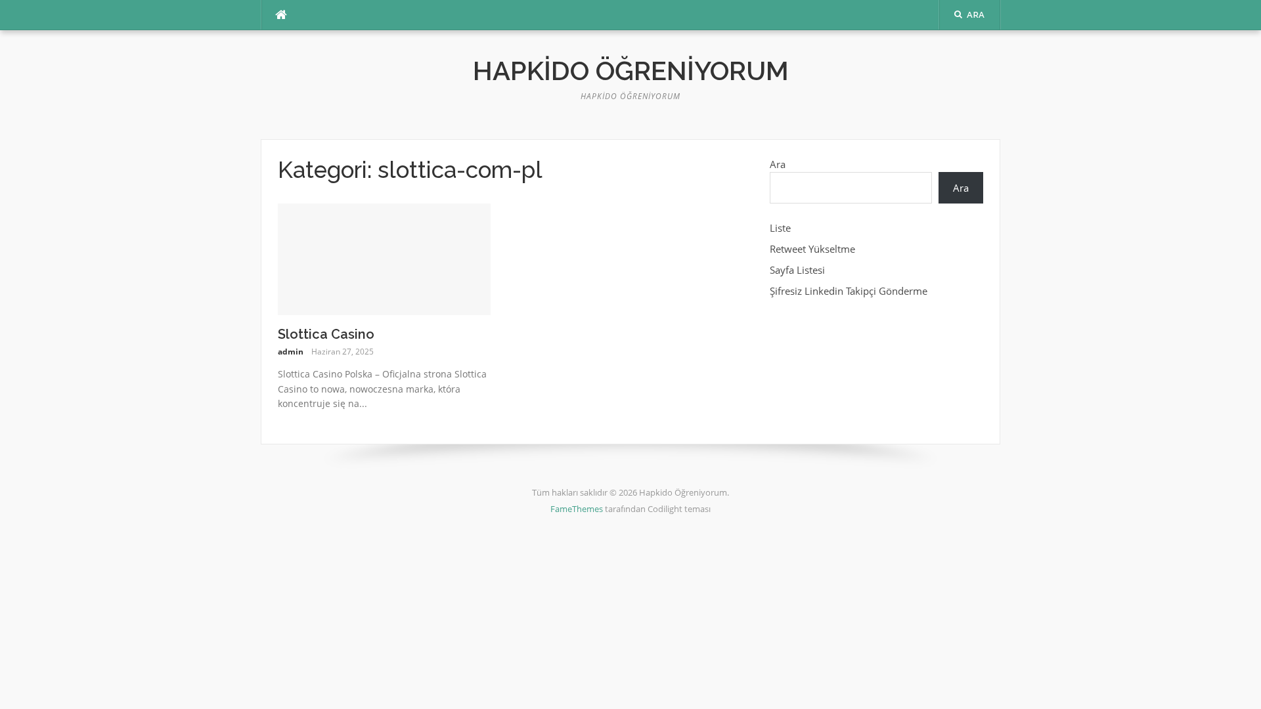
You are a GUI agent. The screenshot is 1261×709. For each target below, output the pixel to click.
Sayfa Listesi (797, 269)
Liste (780, 227)
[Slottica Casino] (384, 258)
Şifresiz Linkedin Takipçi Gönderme (848, 290)
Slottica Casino (326, 334)
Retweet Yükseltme (812, 248)
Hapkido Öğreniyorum (631, 70)
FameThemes (576, 509)
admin (290, 351)
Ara (777, 164)
